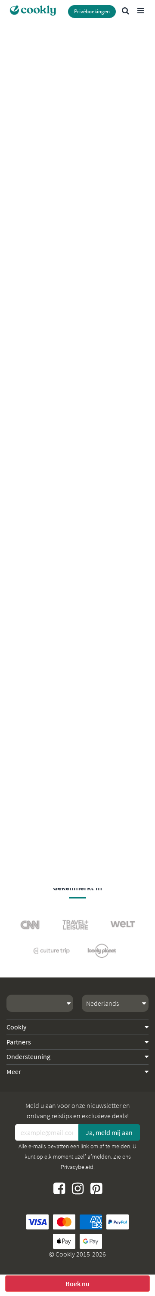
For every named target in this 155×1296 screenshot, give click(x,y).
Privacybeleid (77, 1167)
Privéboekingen (92, 11)
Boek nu (77, 1283)
